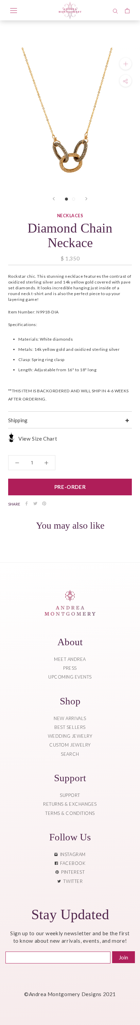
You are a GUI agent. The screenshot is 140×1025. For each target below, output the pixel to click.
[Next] (86, 198)
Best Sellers (69, 727)
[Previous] (54, 198)
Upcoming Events (70, 677)
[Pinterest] (44, 503)
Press (70, 668)
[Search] (115, 10)
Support (70, 795)
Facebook (71, 863)
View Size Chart (37, 438)
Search (70, 754)
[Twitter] (35, 503)
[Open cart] (127, 10)
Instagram (72, 854)
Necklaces (70, 215)
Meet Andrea (70, 659)
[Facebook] (26, 503)
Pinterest (72, 872)
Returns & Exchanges (70, 804)
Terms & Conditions (69, 813)
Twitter (72, 881)
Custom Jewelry (69, 745)
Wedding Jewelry (70, 736)
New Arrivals (70, 718)
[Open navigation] (13, 10)
